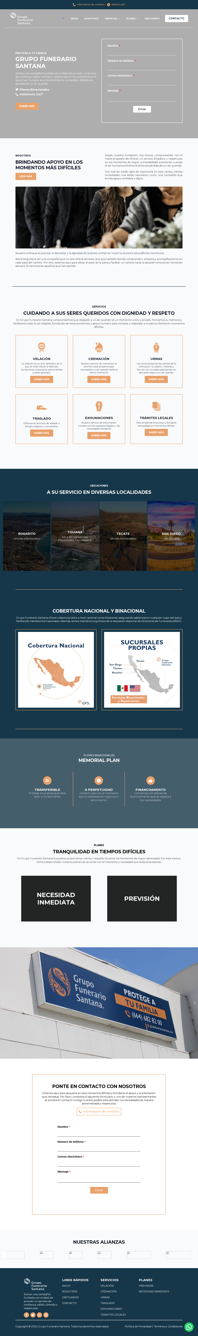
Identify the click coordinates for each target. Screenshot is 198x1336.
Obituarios (70, 1297)
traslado (108, 1303)
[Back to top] (7, 1321)
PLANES (131, 18)
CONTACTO (69, 1303)
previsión (146, 1285)
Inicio (74, 18)
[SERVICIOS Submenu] (120, 18)
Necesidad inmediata (154, 1291)
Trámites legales (113, 1314)
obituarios (152, 18)
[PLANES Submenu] (138, 18)
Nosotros (91, 18)
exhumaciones (111, 1308)
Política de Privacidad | (139, 1326)
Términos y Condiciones (168, 1326)
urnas (105, 1297)
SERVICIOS (111, 18)
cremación (108, 1291)
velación (107, 1285)
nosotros (69, 1291)
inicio (66, 1285)
